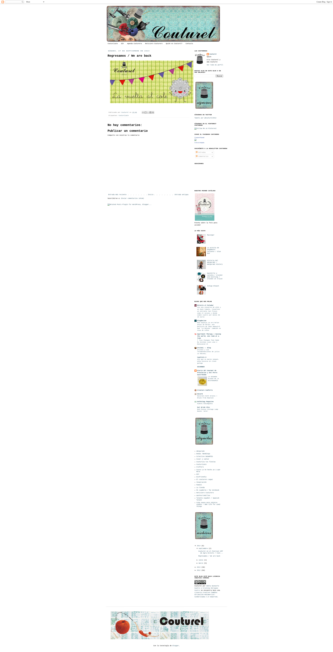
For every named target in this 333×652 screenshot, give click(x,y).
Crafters (200, 467)
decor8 (200, 394)
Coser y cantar (202, 459)
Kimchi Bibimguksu (205, 403)
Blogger (175, 646)
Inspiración (201, 482)
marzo (201, 563)
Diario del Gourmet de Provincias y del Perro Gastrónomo (207, 373)
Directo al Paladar (205, 305)
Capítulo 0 (201, 357)
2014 (199, 546)
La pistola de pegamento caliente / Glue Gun (214, 250)
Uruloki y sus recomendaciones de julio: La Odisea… (208, 352)
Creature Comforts (205, 390)
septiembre (204, 548)
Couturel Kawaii (199, 137)
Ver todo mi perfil (215, 65)
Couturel (125, 112)
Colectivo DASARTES (204, 456)
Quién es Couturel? (174, 44)
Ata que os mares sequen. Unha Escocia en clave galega (208, 361)
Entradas (201, 152)
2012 (199, 570)
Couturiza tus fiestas (206, 462)
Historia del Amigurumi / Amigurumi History (215, 262)
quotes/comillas (203, 495)
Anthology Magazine (205, 402)
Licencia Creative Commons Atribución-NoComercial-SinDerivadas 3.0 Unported (205, 595)
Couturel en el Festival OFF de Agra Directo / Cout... (210, 552)
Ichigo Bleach (213, 286)
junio (201, 560)
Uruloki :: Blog (204, 348)
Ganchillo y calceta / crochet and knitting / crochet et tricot (215, 276)
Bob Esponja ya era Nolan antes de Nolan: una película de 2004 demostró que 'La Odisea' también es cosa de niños (209, 326)
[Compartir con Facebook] (150, 112)
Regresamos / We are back (209, 556)
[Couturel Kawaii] (195, 140)
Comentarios (202, 156)
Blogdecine (201, 321)
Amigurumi (200, 451)
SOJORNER (200, 367)
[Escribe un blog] (145, 112)
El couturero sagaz (204, 479)
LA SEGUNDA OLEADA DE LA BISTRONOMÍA (213, 378)
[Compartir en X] (148, 112)
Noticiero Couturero (153, 44)
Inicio (150, 195)
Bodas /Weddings (203, 454)
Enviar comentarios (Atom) (132, 198)
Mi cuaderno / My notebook (207, 490)
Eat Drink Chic (203, 407)
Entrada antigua (181, 195)
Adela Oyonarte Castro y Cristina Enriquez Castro (206, 588)
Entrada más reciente (117, 195)
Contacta (189, 44)
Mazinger (210, 235)
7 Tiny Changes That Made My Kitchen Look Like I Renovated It (208, 342)
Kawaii (199, 485)
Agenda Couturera (134, 44)
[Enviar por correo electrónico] (143, 112)
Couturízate (113, 44)
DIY (122, 44)
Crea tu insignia (199, 142)
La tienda (200, 488)
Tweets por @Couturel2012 (205, 118)
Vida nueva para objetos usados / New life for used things (208, 504)
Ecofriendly (201, 477)
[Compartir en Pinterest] (153, 112)
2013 (199, 567)
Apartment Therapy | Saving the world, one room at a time (209, 336)
